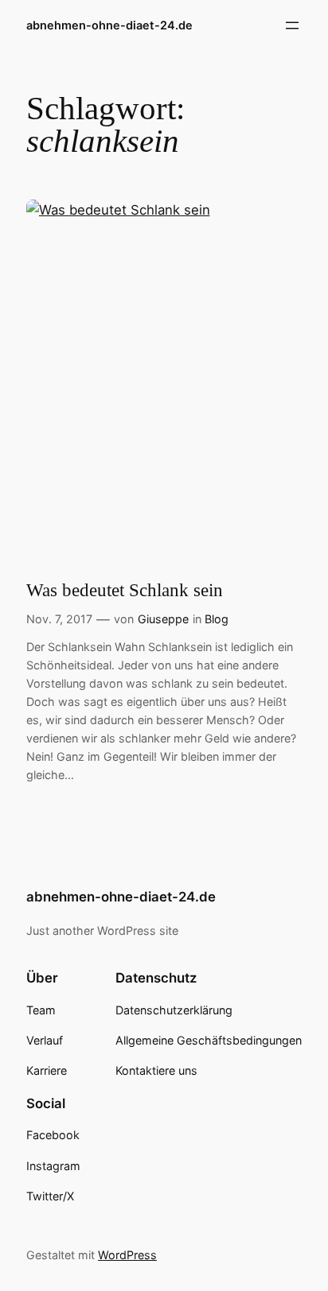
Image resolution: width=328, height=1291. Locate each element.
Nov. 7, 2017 (59, 619)
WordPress (127, 1255)
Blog (216, 619)
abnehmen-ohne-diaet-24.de (109, 25)
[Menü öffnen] (292, 25)
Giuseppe (163, 619)
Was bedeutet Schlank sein (124, 590)
